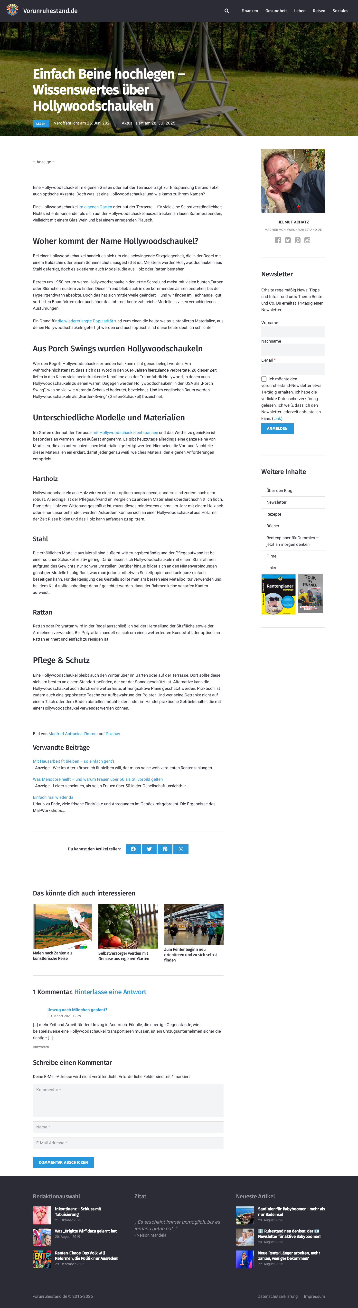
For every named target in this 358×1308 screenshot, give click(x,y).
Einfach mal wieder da (53, 797)
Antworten (41, 1047)
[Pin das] (165, 849)
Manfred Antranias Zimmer (73, 733)
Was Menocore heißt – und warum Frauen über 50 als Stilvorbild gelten (98, 779)
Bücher (272, 525)
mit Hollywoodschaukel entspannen (125, 432)
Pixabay (113, 733)
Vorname (269, 322)
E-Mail (268, 360)
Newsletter (276, 502)
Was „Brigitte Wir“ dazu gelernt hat (85, 1231)
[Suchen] (227, 11)
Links (271, 567)
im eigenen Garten (95, 206)
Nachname (271, 341)
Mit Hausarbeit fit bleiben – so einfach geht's (74, 761)
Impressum (314, 1296)
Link (277, 418)
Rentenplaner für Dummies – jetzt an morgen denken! (292, 541)
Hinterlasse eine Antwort (110, 992)
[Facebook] (278, 241)
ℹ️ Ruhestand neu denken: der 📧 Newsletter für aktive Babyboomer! (289, 1234)
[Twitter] (288, 241)
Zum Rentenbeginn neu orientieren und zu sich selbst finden (190, 955)
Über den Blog (279, 490)
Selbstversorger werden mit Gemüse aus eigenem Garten (123, 956)
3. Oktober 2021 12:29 (64, 1016)
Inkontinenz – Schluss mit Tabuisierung (78, 1211)
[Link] (12, 11)
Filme (271, 556)
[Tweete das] (149, 849)
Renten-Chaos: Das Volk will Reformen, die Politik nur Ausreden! (86, 1255)
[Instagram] (307, 241)
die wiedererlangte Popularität (85, 320)
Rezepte (273, 514)
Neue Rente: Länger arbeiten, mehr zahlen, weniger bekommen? (289, 1255)
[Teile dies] (133, 849)
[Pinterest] (298, 241)
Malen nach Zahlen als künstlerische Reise (52, 956)
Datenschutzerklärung (278, 1296)
